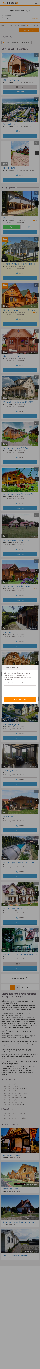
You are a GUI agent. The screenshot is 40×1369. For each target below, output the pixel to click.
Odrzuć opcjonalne (20, 688)
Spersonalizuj (20, 694)
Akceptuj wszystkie (20, 699)
